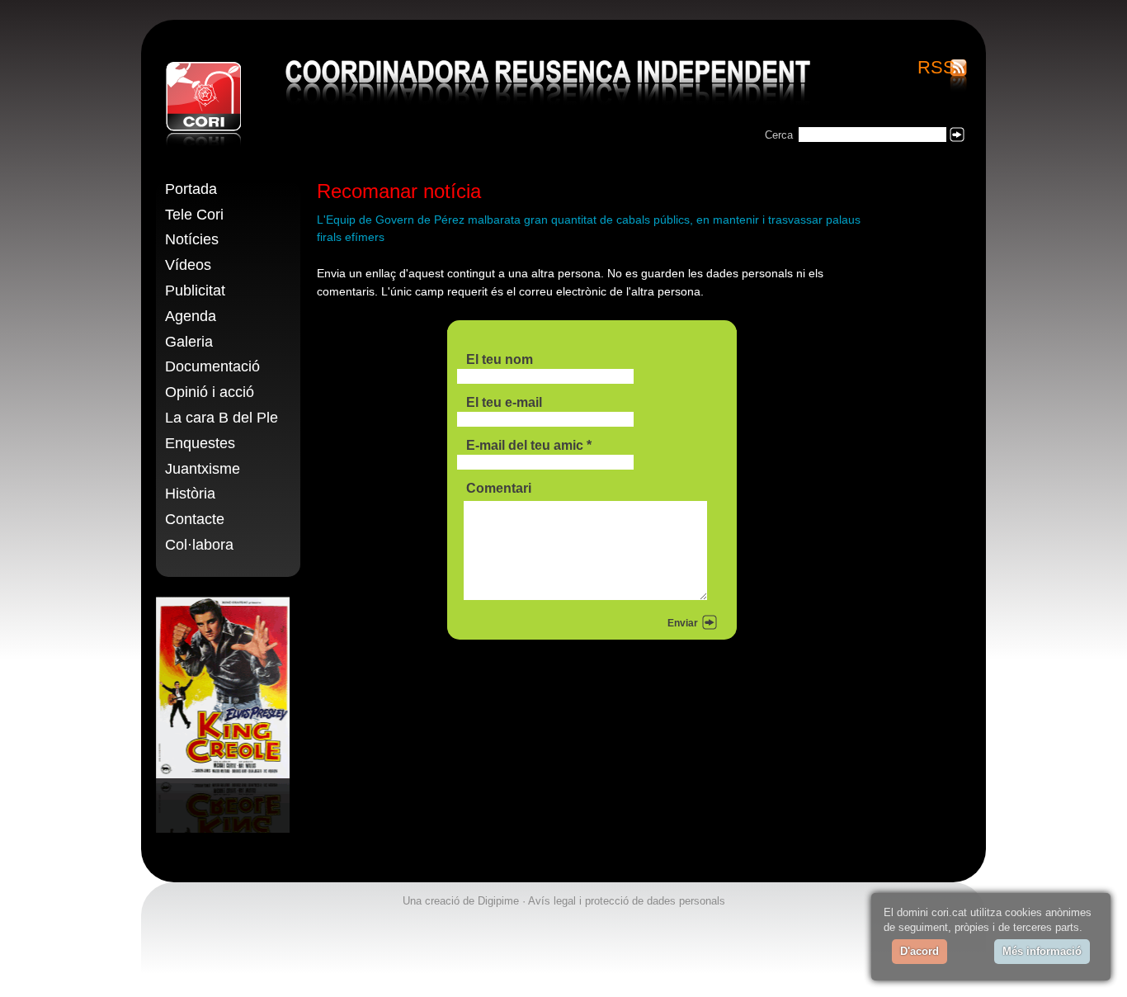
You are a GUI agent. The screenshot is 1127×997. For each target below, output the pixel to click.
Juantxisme (202, 469)
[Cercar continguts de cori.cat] (957, 134)
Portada (191, 189)
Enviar (682, 623)
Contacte (194, 519)
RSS (936, 68)
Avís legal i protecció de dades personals (626, 901)
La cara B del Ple (221, 417)
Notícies (192, 239)
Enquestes (200, 443)
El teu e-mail (504, 402)
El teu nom (499, 359)
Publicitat (195, 290)
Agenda (190, 316)
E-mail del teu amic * (529, 445)
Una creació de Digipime (461, 901)
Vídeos (188, 265)
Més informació (1042, 951)
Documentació (212, 366)
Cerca (779, 135)
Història (190, 493)
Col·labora (199, 544)
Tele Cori (194, 214)
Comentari (498, 488)
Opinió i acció (209, 392)
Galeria (189, 341)
